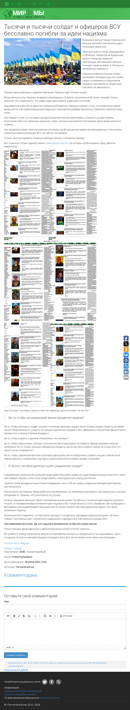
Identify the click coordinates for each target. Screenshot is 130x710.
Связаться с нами (50, 697)
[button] (8, 616)
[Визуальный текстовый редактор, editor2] (65, 632)
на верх (8, 548)
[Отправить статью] (19, 4)
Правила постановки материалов (23, 691)
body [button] (8, 647)
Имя (6, 601)
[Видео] (34, 4)
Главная (17, 548)
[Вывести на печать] (26, 4)
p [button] (13, 647)
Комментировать (16, 655)
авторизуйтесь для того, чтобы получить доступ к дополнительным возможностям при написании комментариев (57, 664)
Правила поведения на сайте (20, 694)
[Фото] (41, 4)
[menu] (7, 4)
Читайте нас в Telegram (17, 543)
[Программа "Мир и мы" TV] (47, 4)
